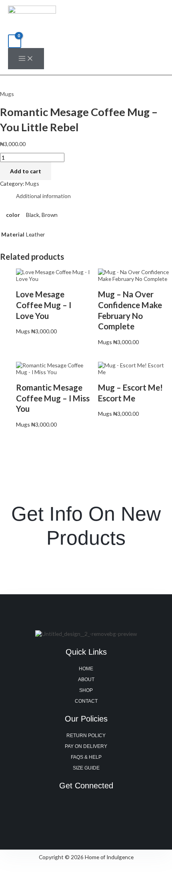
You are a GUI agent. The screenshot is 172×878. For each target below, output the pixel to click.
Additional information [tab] (43, 195)
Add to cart (25, 171)
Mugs (7, 93)
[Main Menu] (26, 59)
